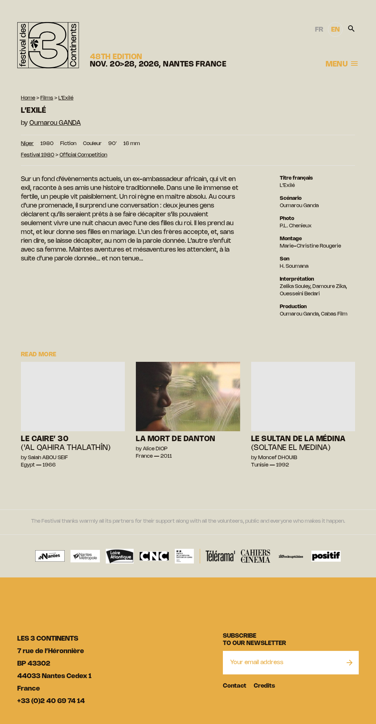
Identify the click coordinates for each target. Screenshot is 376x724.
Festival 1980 (37, 155)
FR (319, 30)
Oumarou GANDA (55, 123)
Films (46, 98)
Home (28, 98)
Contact (234, 686)
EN (335, 30)
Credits (264, 686)
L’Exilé (65, 98)
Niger (27, 143)
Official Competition (83, 155)
